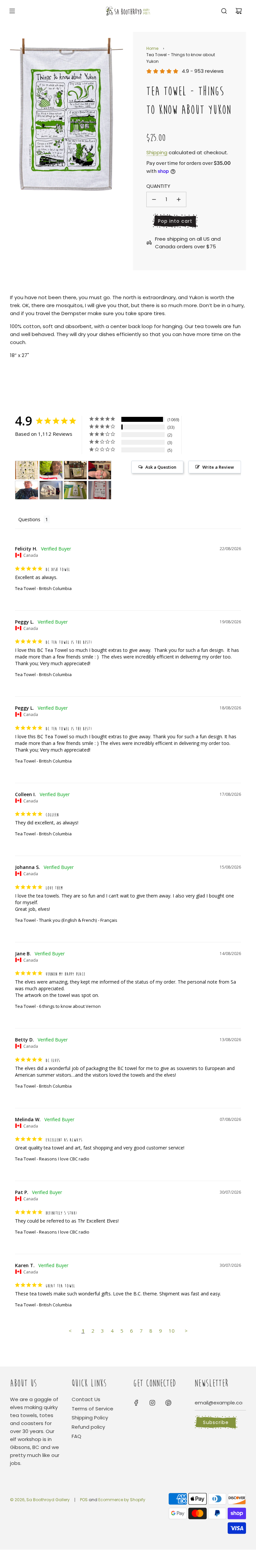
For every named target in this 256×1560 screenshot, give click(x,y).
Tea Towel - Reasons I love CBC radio (52, 1159)
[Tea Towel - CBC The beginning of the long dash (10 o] (51, 470)
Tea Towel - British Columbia (43, 588)
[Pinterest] (168, 1402)
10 (172, 1330)
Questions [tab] (29, 519)
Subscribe (216, 1422)
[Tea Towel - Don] (51, 490)
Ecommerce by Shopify (121, 1499)
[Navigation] (12, 11)
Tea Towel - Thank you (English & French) (56, 920)
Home (152, 48)
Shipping (156, 152)
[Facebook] (136, 1402)
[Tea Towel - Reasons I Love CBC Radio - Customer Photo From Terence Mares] (99, 490)
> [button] (186, 1330)
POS (84, 1499)
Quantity (158, 185)
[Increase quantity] (178, 199)
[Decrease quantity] (154, 199)
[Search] (224, 11)
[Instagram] (152, 1402)
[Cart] (238, 11)
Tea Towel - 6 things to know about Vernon (58, 1006)
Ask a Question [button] (160, 467)
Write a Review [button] (218, 467)
